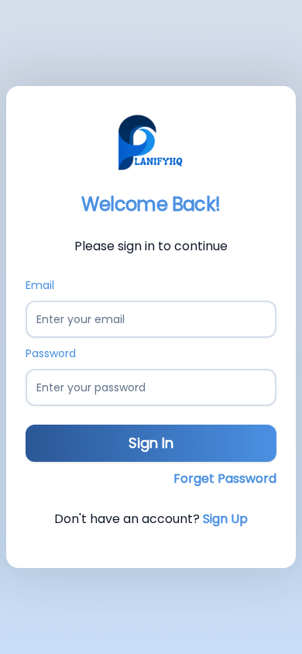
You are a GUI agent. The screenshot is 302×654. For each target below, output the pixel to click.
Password (51, 353)
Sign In (151, 443)
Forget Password (224, 478)
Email (40, 285)
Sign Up (225, 519)
